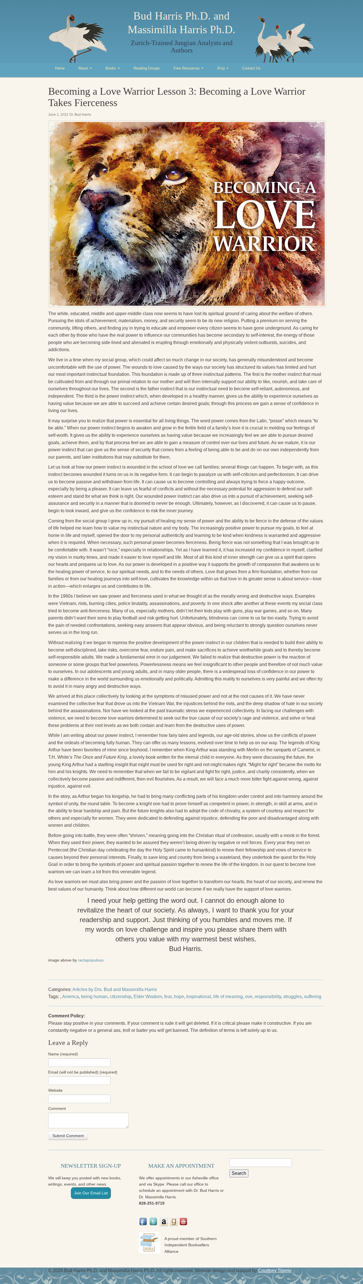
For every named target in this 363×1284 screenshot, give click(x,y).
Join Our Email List (91, 1193)
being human (94, 996)
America (70, 996)
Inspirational (198, 996)
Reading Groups (147, 68)
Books (111, 68)
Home (60, 68)
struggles (292, 996)
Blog (221, 68)
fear (168, 996)
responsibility (268, 996)
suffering (312, 996)
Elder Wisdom (148, 996)
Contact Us (251, 68)
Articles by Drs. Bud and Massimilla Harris (114, 989)
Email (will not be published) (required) (82, 1072)
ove (248, 996)
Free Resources (187, 68)
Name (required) (63, 1054)
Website (55, 1090)
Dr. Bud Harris (80, 115)
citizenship (120, 996)
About (83, 68)
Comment (57, 1108)
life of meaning (228, 996)
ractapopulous (91, 960)
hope (179, 996)
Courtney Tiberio (275, 1270)
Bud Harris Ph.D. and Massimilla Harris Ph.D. (181, 22)
